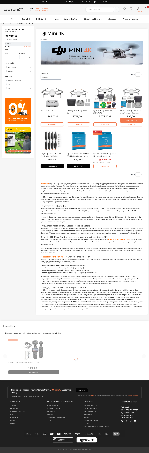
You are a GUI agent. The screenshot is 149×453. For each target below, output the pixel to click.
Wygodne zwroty (90, 411)
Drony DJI (13, 24)
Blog (11, 414)
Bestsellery (51, 411)
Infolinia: (38, 8)
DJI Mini (21, 24)
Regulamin (92, 395)
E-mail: (38, 10)
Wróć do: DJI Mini (12, 39)
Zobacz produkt (131, 120)
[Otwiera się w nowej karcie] (122, 421)
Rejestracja (88, 414)
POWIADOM (52, 124)
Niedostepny (12, 67)
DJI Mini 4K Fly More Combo (119, 239)
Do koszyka (52, 166)
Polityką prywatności (133, 395)
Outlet (49, 420)
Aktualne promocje (53, 408)
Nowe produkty (52, 405)
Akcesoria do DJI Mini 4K (52, 256)
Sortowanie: (44, 73)
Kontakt (13, 423)
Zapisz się (82, 390)
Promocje (50, 414)
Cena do (22, 54)
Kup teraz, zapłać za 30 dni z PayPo (96, 426)
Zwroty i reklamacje (91, 420)
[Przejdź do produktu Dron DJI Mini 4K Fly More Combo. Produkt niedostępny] (78, 97)
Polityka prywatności (17, 411)
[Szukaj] (117, 9)
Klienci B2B (14, 417)
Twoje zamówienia (90, 408)
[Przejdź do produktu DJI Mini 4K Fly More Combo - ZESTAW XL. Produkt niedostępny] (105, 97)
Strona (132, 74)
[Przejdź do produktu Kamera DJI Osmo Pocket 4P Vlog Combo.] (33, 349)
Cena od (7, 54)
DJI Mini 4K (45, 184)
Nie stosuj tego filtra (14, 80)
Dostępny (11, 71)
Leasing (87, 423)
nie (9, 88)
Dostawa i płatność (91, 405)
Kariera (12, 420)
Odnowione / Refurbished (56, 417)
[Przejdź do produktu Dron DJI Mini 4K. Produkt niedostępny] (52, 97)
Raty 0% (87, 417)
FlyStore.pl (5, 24)
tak (9, 84)
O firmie (13, 405)
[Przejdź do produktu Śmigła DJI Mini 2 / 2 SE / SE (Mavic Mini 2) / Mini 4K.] (52, 141)
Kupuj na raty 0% (101, 2)
